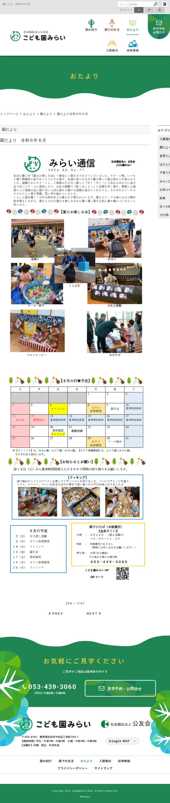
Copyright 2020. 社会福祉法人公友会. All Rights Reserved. (85, 790)
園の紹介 (46, 761)
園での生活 (66, 761)
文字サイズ (125, 9)
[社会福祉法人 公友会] (126, 724)
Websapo (85, 796)
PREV (58, 613)
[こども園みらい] (55, 724)
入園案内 (105, 761)
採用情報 (124, 761)
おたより (86, 761)
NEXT (92, 613)
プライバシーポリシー (72, 768)
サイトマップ (103, 768)
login (165, 4)
